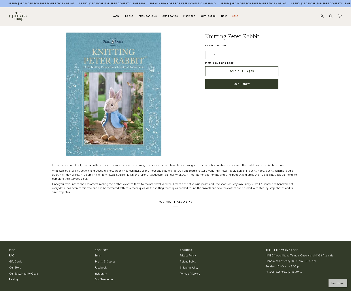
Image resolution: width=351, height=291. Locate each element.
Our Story (15, 267)
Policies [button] (186, 250)
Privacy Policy (188, 255)
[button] (116, 16)
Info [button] (12, 250)
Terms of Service (190, 273)
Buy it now (242, 84)
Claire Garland (215, 45)
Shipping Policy (189, 267)
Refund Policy (188, 261)
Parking (13, 279)
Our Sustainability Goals (23, 273)
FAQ (11, 255)
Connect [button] (101, 250)
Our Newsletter (104, 279)
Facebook (101, 267)
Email (98, 255)
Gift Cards (15, 261)
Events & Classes (105, 261)
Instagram (101, 273)
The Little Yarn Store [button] (282, 250)
